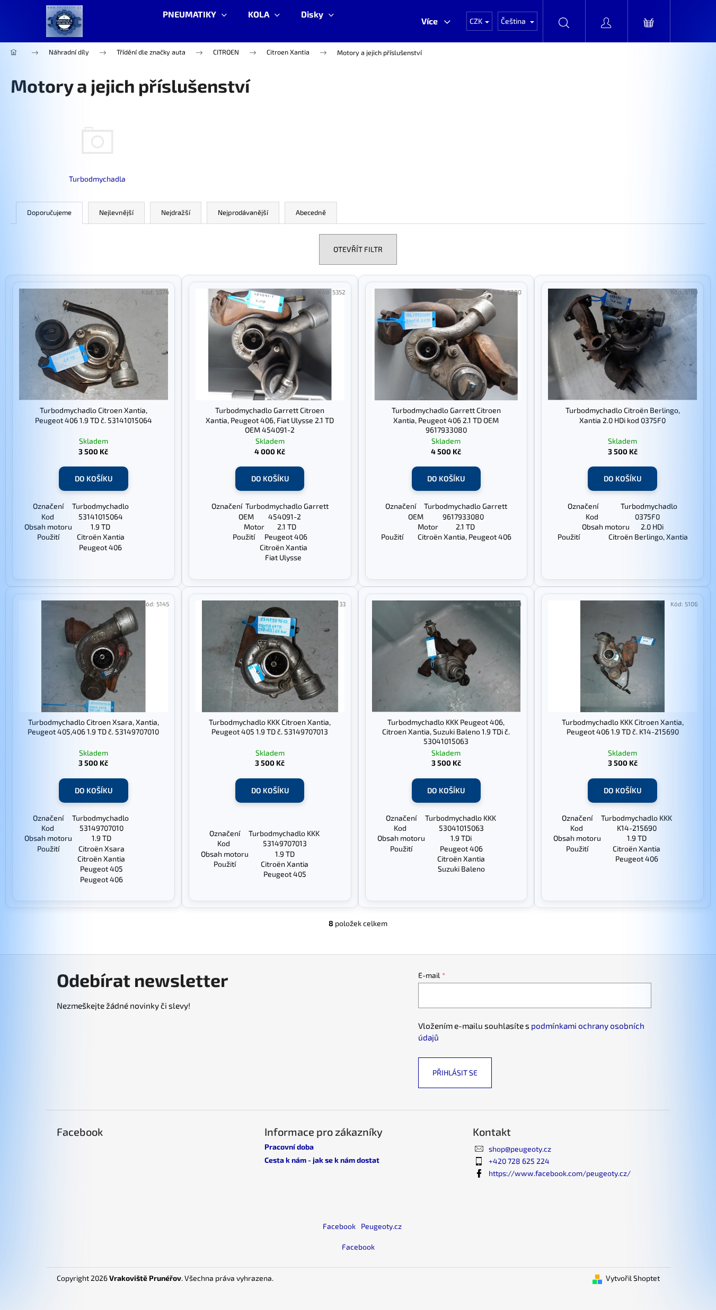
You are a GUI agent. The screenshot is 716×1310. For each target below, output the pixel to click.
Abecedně (311, 212)
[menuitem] (194, 14)
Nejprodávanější (243, 212)
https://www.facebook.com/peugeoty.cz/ (560, 1173)
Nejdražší (175, 212)
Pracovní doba (289, 1147)
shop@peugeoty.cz (520, 1148)
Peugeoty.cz (381, 1226)
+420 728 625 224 (519, 1160)
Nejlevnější (116, 212)
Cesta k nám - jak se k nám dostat (321, 1160)
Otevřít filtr (358, 249)
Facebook (339, 1226)
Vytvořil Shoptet (633, 1277)
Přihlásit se (455, 1072)
